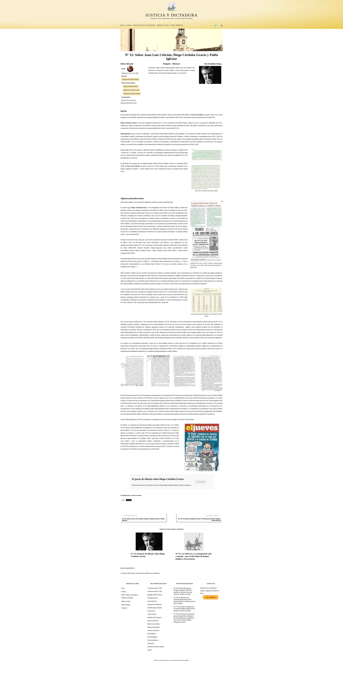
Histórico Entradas (127, 598)
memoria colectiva (153, 630)
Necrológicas (151, 633)
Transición (150, 643)
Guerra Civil (151, 611)
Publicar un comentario (128, 100)
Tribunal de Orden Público (130, 79)
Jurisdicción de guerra (154, 617)
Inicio (122, 25)
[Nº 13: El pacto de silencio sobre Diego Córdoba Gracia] (211, 75)
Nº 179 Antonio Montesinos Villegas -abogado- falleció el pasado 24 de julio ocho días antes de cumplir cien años (183, 591)
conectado (138, 573)
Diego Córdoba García (131, 86)
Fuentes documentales (154, 607)
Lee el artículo (201, 481)
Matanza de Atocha (153, 627)
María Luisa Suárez (153, 624)
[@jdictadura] (215, 26)
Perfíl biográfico (152, 637)
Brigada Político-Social (154, 595)
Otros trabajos (176, 25)
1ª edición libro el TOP (154, 588)
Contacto (124, 608)
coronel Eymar (152, 601)
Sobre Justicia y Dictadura (144, 25)
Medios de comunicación (131, 90)
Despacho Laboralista (154, 604)
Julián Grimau (151, 614)
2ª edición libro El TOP (154, 591)
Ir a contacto (210, 597)
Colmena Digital (184, 660)
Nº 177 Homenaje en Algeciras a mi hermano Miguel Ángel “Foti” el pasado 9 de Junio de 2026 (184, 609)
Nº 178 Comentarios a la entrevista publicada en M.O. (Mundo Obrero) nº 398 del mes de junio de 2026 (184, 600)
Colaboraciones (152, 598)
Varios (149, 650)
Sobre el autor (162, 25)
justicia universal (152, 620)
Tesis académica (152, 640)
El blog (129, 25)
